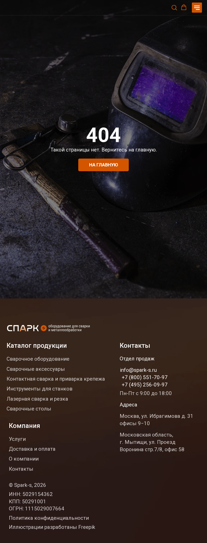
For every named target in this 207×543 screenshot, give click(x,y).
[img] (49, 328)
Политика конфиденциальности (49, 518)
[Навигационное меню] (197, 8)
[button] (174, 7)
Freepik (86, 527)
